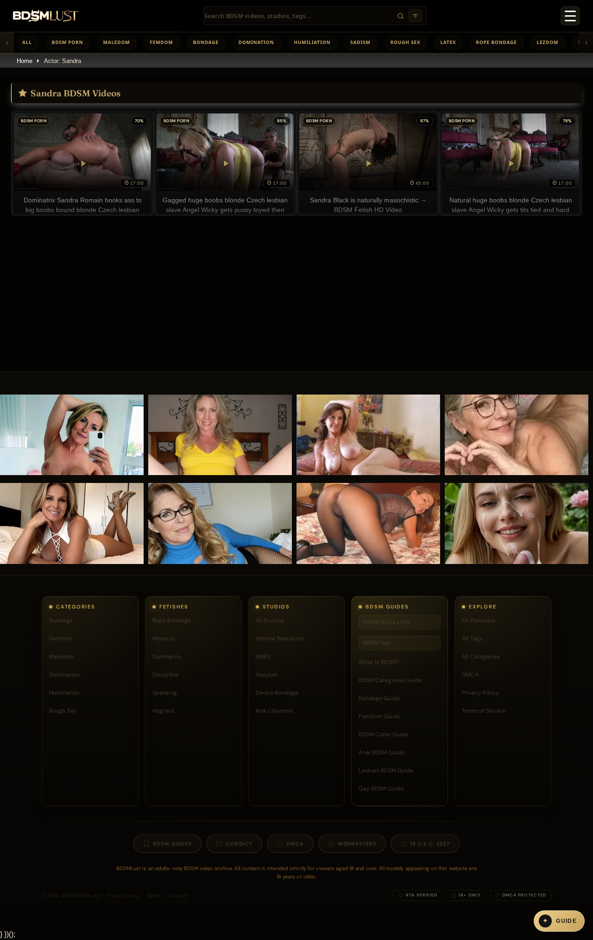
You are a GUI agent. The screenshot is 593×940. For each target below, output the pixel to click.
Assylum (267, 674)
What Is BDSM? (378, 662)
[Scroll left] (7, 42)
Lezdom (548, 42)
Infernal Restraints (280, 638)
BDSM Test (377, 642)
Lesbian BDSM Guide (386, 770)
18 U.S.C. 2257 (429, 843)
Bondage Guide (379, 698)
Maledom (116, 42)
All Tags (472, 638)
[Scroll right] (586, 42)
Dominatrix (166, 656)
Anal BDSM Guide (381, 752)
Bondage (206, 42)
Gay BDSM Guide (381, 788)
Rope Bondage (496, 42)
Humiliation (312, 42)
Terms (154, 895)
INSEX (263, 656)
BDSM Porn (67, 42)
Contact (239, 843)
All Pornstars (478, 620)
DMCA (470, 674)
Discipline (165, 674)
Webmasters (357, 843)
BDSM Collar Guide (383, 734)
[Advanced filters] (415, 15)
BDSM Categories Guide (390, 680)
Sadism (360, 42)
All (27, 42)
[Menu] (570, 15)
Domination (256, 42)
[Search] (400, 15)
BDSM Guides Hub (387, 622)
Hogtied (163, 710)
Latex (448, 42)
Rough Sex (406, 42)
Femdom (161, 42)
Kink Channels (274, 710)
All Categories (480, 656)
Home (24, 60)
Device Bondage (277, 692)
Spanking (164, 692)
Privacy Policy (480, 692)
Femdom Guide (379, 716)
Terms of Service (483, 710)
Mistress (163, 638)
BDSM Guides (172, 843)
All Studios (270, 620)
